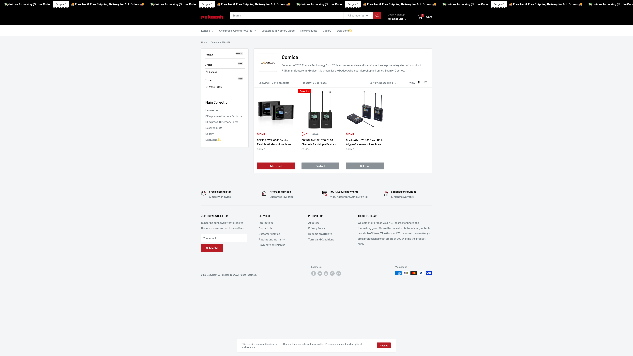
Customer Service (269, 233)
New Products (213, 127)
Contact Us (265, 228)
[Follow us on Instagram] (326, 273)
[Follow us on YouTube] (338, 273)
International (266, 222)
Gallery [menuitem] (327, 30)
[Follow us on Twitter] (319, 273)
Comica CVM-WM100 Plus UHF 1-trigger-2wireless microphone (364, 142)
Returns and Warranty (272, 239)
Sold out (320, 165)
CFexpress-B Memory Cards (221, 121)
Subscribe (212, 248)
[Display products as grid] (419, 82)
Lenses (210, 110)
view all (239, 53)
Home (204, 42)
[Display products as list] (425, 82)
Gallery (209, 133)
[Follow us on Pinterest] (332, 273)
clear (240, 63)
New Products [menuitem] (308, 30)
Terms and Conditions (321, 239)
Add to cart (276, 165)
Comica (215, 42)
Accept (384, 345)
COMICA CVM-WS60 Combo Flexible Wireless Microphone (274, 142)
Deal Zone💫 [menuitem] (344, 30)
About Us (313, 222)
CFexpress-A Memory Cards (222, 116)
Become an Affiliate (320, 233)
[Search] (377, 15)
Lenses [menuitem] (205, 30)
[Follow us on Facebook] (313, 273)
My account (396, 18)
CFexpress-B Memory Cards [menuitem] (278, 30)
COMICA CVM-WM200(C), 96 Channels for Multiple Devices (318, 142)
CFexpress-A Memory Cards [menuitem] (235, 30)
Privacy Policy (316, 228)
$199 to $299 (215, 87)
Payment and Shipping (272, 244)
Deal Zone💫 (213, 139)
